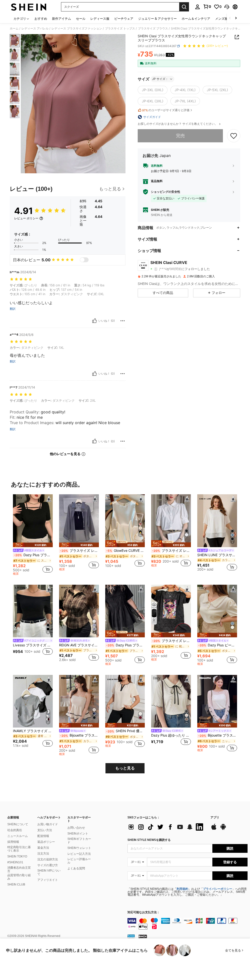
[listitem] (33, 535)
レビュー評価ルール (79, 860)
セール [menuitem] (80, 18)
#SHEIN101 (15, 862)
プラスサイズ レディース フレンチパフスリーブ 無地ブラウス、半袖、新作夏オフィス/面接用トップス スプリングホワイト (171, 551)
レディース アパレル (35, 28)
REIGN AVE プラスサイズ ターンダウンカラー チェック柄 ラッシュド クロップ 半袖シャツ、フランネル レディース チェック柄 (79, 645)
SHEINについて (17, 824)
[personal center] (197, 7)
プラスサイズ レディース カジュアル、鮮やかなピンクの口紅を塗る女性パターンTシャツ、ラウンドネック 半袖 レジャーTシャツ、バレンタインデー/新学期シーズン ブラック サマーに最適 (171, 641)
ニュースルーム (17, 836)
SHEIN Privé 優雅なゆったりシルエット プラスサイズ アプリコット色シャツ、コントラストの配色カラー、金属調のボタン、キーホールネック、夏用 (125, 731)
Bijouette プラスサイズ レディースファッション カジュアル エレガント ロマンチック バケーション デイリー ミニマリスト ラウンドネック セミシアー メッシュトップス (217, 735)
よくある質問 (76, 868)
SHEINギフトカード (79, 840)
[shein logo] (28, 7)
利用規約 (182, 889)
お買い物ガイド (47, 824)
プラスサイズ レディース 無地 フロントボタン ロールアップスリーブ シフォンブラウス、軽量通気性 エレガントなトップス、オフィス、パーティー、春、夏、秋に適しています (79, 551)
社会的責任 (14, 830)
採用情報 (13, 842)
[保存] (233, 135)
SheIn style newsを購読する (149, 840)
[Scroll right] (236, 18)
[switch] (84, 259)
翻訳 (13, 309)
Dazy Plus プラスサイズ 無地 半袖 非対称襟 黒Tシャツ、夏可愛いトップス (33, 555)
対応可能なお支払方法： (143, 912)
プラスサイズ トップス (120, 28)
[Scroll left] (230, 18)
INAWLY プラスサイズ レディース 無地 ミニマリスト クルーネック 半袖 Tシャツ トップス (33, 731)
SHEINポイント (77, 833)
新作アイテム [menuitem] (61, 18)
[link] (207, 7)
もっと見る (125, 768)
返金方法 (43, 847)
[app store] (213, 829)
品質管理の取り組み (19, 877)
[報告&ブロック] (122, 321)
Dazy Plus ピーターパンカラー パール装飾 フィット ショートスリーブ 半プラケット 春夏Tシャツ (217, 645)
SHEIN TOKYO (17, 856)
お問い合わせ (76, 827)
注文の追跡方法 (47, 859)
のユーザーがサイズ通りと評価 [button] (165, 110)
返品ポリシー (46, 842)
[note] (33, 545)
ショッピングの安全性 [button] (165, 192)
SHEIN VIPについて (49, 872)
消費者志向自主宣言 (19, 869)
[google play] (223, 829)
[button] (227, 7)
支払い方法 (44, 830)
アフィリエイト (47, 880)
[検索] (184, 6)
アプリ (214, 817)
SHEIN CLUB (16, 884)
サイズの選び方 (47, 865)
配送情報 (43, 836)
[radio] (152, 90)
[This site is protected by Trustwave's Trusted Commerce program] (131, 936)
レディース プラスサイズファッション (77, 28)
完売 (180, 135)
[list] (166, 827)
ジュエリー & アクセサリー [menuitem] (157, 18)
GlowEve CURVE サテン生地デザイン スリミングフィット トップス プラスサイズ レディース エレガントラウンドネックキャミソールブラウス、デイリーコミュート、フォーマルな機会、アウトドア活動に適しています (125, 551)
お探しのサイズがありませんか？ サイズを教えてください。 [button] (178, 124)
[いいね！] (94, 321)
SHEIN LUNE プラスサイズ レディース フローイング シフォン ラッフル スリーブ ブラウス (217, 555)
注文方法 (43, 853)
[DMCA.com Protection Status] (142, 936)
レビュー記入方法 (79, 853)
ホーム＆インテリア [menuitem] (196, 18)
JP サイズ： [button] (160, 79)
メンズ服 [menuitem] (221, 18)
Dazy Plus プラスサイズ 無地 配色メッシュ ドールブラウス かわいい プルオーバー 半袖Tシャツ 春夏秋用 (125, 645)
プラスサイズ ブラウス (153, 28)
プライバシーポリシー (217, 889)
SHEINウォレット (79, 848)
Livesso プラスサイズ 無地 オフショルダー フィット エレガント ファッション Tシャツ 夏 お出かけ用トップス (33, 645)
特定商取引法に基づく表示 (19, 848)
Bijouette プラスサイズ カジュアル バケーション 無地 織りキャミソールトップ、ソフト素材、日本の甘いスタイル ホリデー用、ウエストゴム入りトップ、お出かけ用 (79, 735)
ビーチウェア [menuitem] (123, 18)
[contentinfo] (187, 924)
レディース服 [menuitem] (99, 18)
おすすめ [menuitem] (40, 18)
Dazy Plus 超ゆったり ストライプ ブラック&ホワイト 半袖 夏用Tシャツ (171, 735)
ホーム (14, 28)
